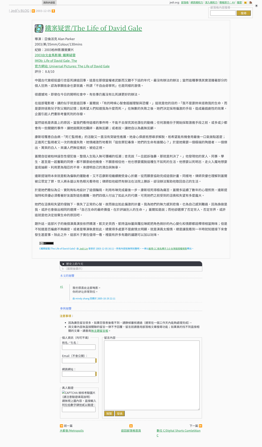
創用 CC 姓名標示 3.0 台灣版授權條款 (168, 248)
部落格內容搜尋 (220, 7)
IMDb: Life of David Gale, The (56, 60)
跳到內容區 (49, 2)
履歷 (239, 2)
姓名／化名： (70, 342)
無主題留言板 (99, 330)
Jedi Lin (83, 248)
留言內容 (109, 337)
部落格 (185, 2)
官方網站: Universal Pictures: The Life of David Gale (72, 66)
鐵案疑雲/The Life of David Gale (93, 27)
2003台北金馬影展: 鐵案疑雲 (55, 55)
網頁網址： (69, 369)
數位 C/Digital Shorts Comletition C (179, 432)
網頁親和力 (197, 2)
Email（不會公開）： (75, 356)
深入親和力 (211, 2)
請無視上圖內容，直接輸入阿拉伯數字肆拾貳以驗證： (79, 403)
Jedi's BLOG (20, 10)
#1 (61, 287)
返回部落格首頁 (131, 430)
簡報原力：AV (227, 2)
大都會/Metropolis (72, 430)
